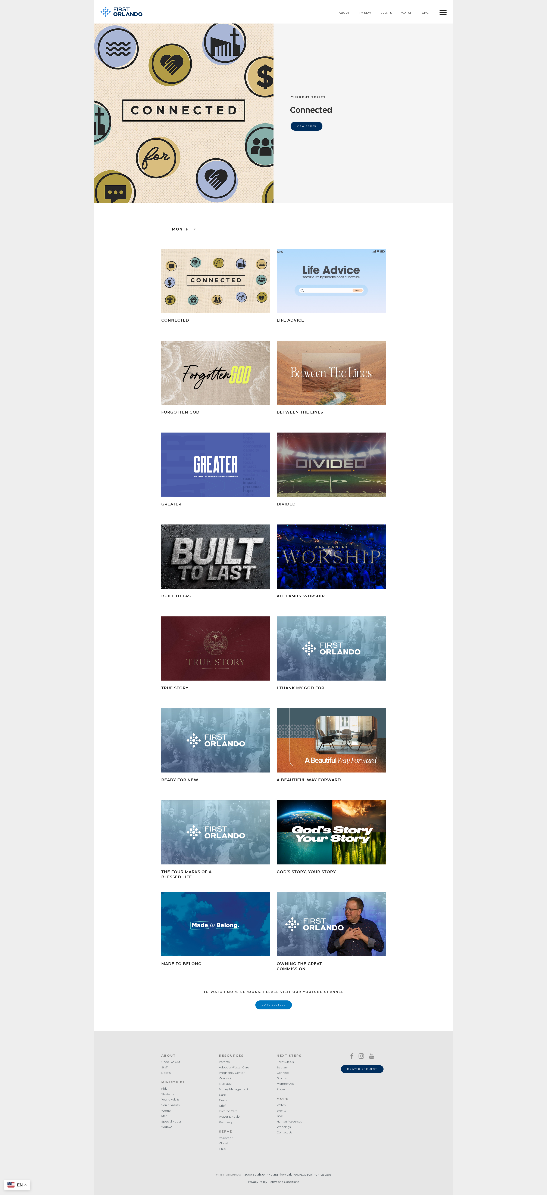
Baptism (282, 1067)
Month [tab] (181, 229)
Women (166, 1110)
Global (223, 1143)
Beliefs (166, 1072)
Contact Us (284, 1132)
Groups (282, 1078)
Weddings (284, 1127)
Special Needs (171, 1121)
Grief (222, 1105)
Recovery (225, 1122)
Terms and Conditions (284, 1181)
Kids (164, 1088)
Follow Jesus (285, 1062)
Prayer (281, 1089)
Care (222, 1094)
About (344, 12)
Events (386, 12)
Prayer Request (362, 1069)
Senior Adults (170, 1105)
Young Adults (170, 1099)
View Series (306, 126)
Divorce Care (228, 1111)
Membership (285, 1083)
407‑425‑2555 (322, 1174)
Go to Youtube (273, 1004)
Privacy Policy (257, 1181)
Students (167, 1094)
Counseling (226, 1078)
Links (222, 1149)
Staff (164, 1067)
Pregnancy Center (232, 1072)
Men (164, 1116)
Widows (166, 1127)
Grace (223, 1100)
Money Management (233, 1089)
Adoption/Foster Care (234, 1067)
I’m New (365, 12)
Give (425, 12)
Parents (224, 1062)
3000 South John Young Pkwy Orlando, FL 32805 (278, 1174)
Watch (406, 12)
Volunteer (226, 1138)
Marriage (225, 1083)
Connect (283, 1072)
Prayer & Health (230, 1116)
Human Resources (289, 1121)
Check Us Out (170, 1062)
